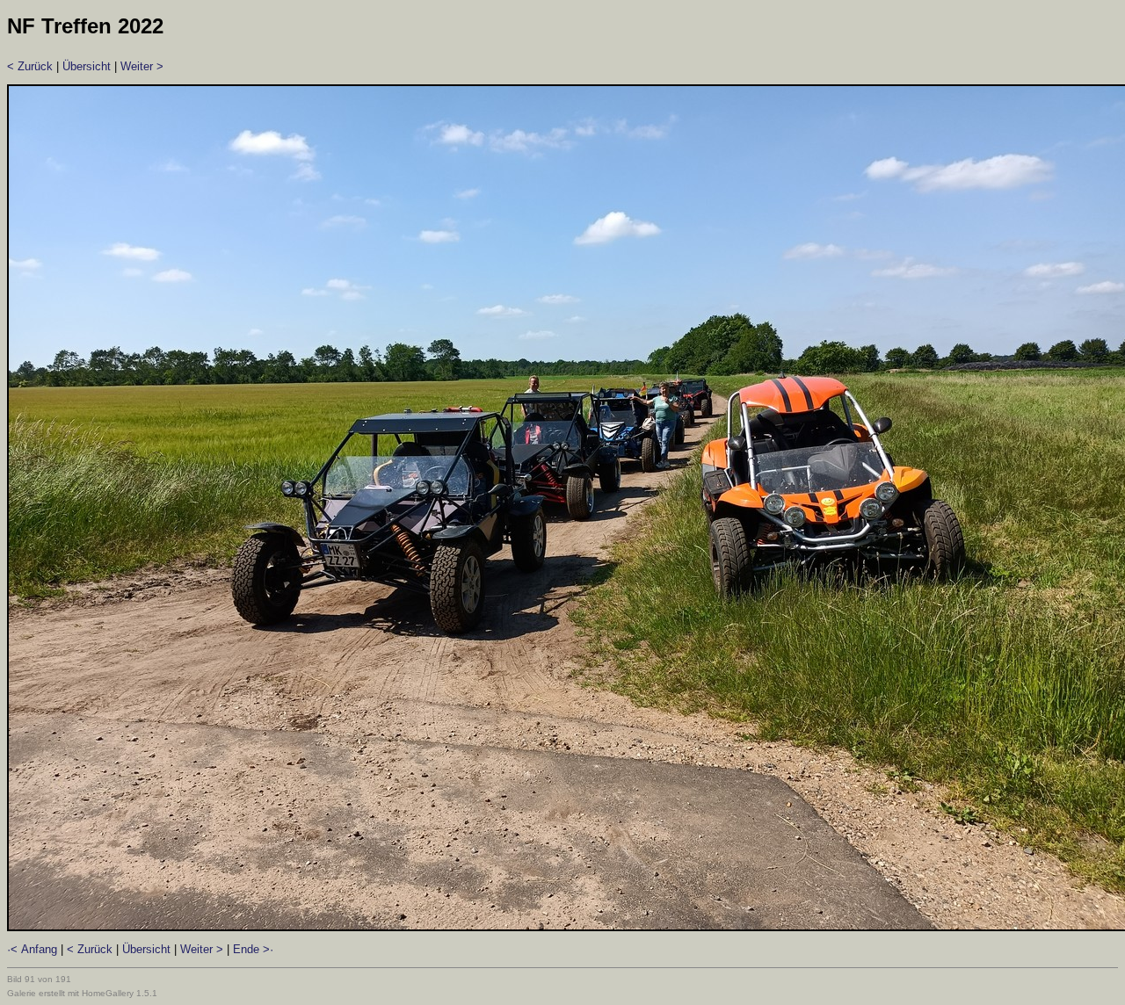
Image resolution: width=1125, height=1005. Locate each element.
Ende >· (253, 949)
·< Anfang (32, 949)
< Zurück (30, 66)
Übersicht (86, 66)
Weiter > (141, 66)
